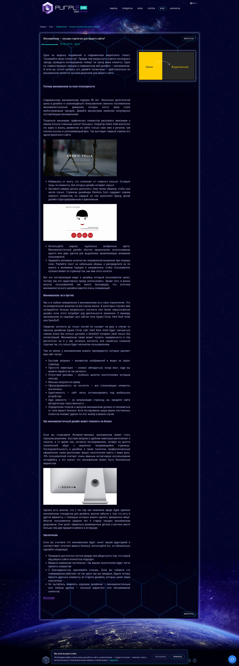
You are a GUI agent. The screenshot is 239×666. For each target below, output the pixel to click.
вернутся (189, 39)
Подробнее (113, 660)
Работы (113, 8)
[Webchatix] (232, 659)
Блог (162, 8)
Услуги (151, 8)
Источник (49, 597)
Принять (177, 657)
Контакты (175, 8)
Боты (140, 8)
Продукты (127, 8)
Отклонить (160, 657)
